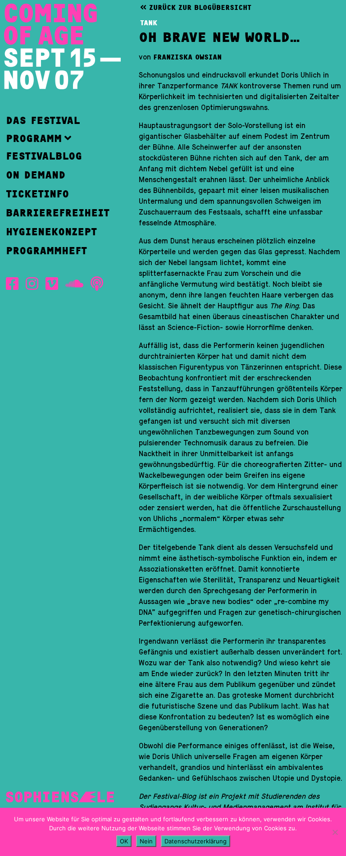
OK (124, 841)
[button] (58, 138)
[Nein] (334, 832)
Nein (146, 841)
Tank (148, 23)
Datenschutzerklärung (195, 841)
